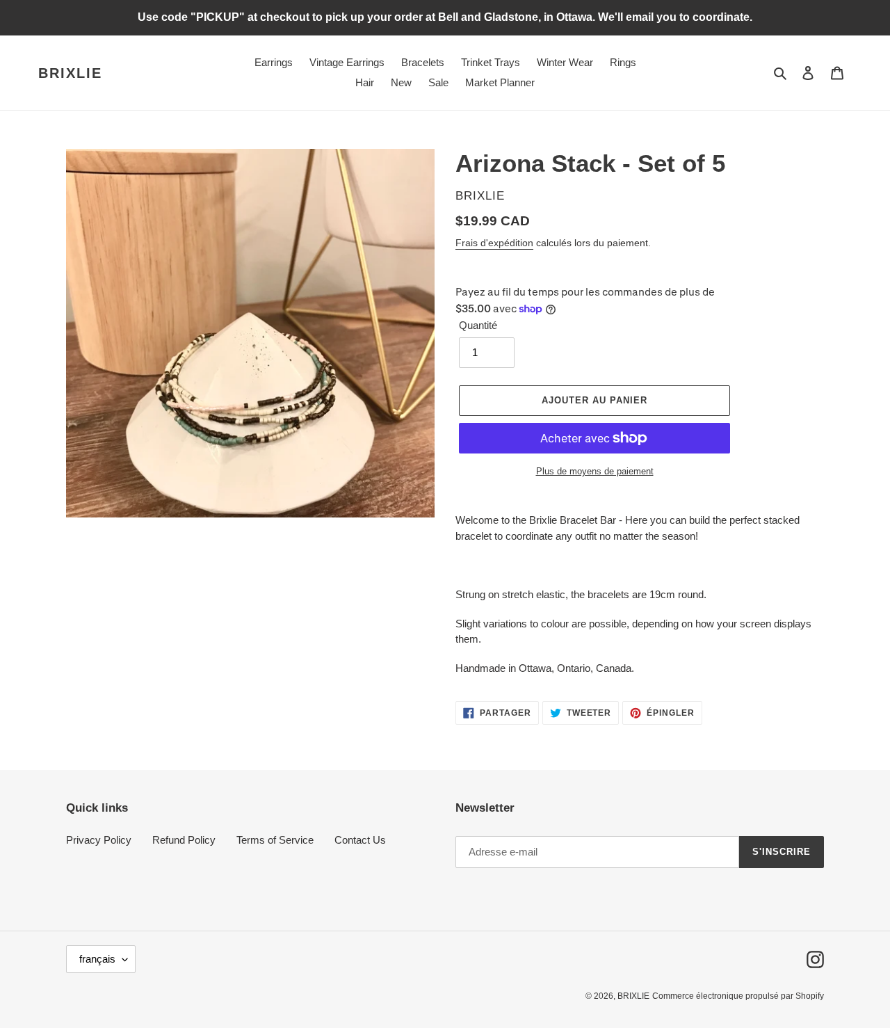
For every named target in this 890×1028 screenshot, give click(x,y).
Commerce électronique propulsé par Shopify (738, 996)
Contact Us (360, 840)
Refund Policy (184, 840)
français (97, 959)
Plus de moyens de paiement (595, 471)
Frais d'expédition (494, 242)
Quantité (478, 325)
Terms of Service (275, 840)
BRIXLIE (70, 73)
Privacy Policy (98, 840)
